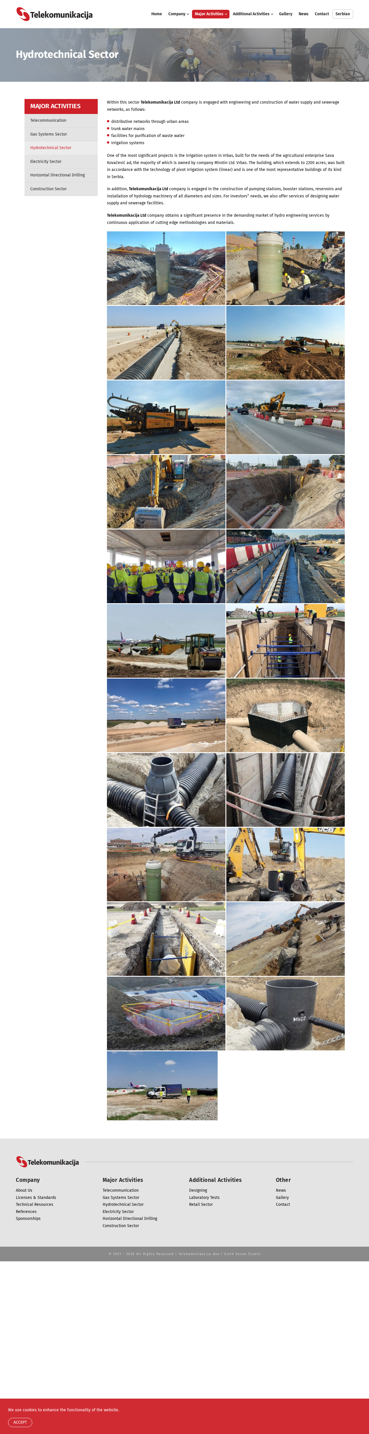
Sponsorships (28, 1219)
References (26, 1212)
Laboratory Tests (204, 1198)
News (303, 14)
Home (156, 14)
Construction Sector (48, 189)
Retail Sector (201, 1205)
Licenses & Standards (36, 1198)
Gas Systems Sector (48, 134)
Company (176, 14)
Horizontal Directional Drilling (57, 175)
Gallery (285, 14)
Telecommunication (48, 121)
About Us (24, 1191)
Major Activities (209, 14)
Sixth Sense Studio (242, 1254)
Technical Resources (34, 1205)
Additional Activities (251, 14)
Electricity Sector (45, 162)
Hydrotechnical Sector (50, 148)
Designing (198, 1191)
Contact (322, 14)
